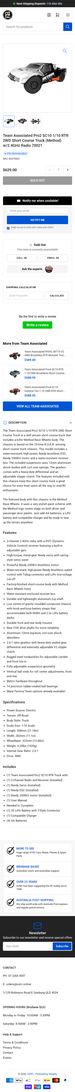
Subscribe (62, 946)
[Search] (67, 27)
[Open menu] (68, 15)
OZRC (30, 1074)
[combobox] (37, 27)
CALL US (22, 258)
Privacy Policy (12, 1047)
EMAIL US (53, 258)
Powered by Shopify (46, 1074)
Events (7, 1058)
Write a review (37, 325)
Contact (8, 1052)
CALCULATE (57, 295)
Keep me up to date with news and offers (32, 227)
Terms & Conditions (15, 1042)
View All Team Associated (38, 406)
